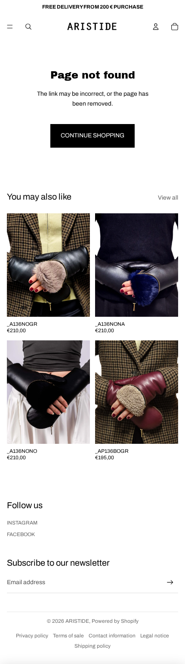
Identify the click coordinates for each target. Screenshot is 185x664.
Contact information (112, 636)
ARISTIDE (77, 621)
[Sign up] (170, 583)
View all (168, 197)
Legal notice (154, 636)
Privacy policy (32, 636)
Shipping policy (92, 646)
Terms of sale (68, 636)
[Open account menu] (155, 26)
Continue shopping (92, 135)
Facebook (21, 534)
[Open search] (28, 26)
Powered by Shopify (115, 621)
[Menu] (10, 26)
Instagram (22, 523)
